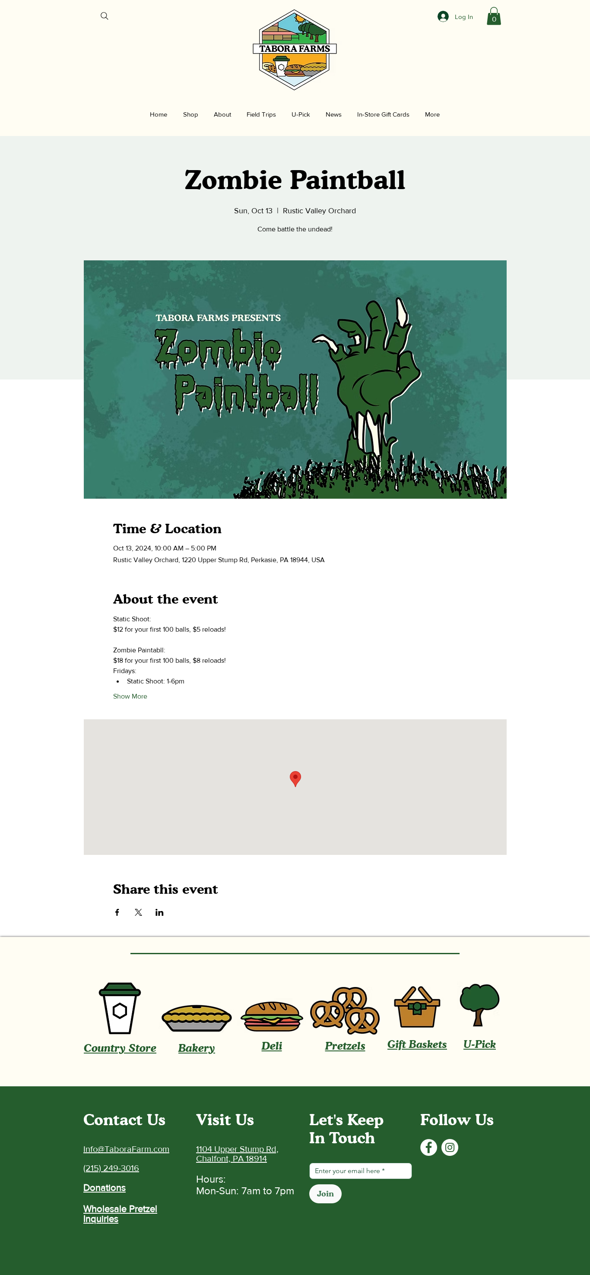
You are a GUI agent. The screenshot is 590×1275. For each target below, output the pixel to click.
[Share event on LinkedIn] (159, 912)
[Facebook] (428, 1147)
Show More (130, 696)
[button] (493, 16)
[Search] (104, 16)
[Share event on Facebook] (117, 912)
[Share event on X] (138, 912)
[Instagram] (449, 1147)
